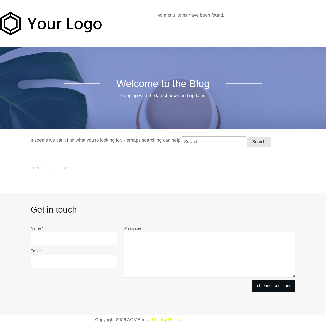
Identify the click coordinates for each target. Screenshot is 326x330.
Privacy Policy (166, 319)
